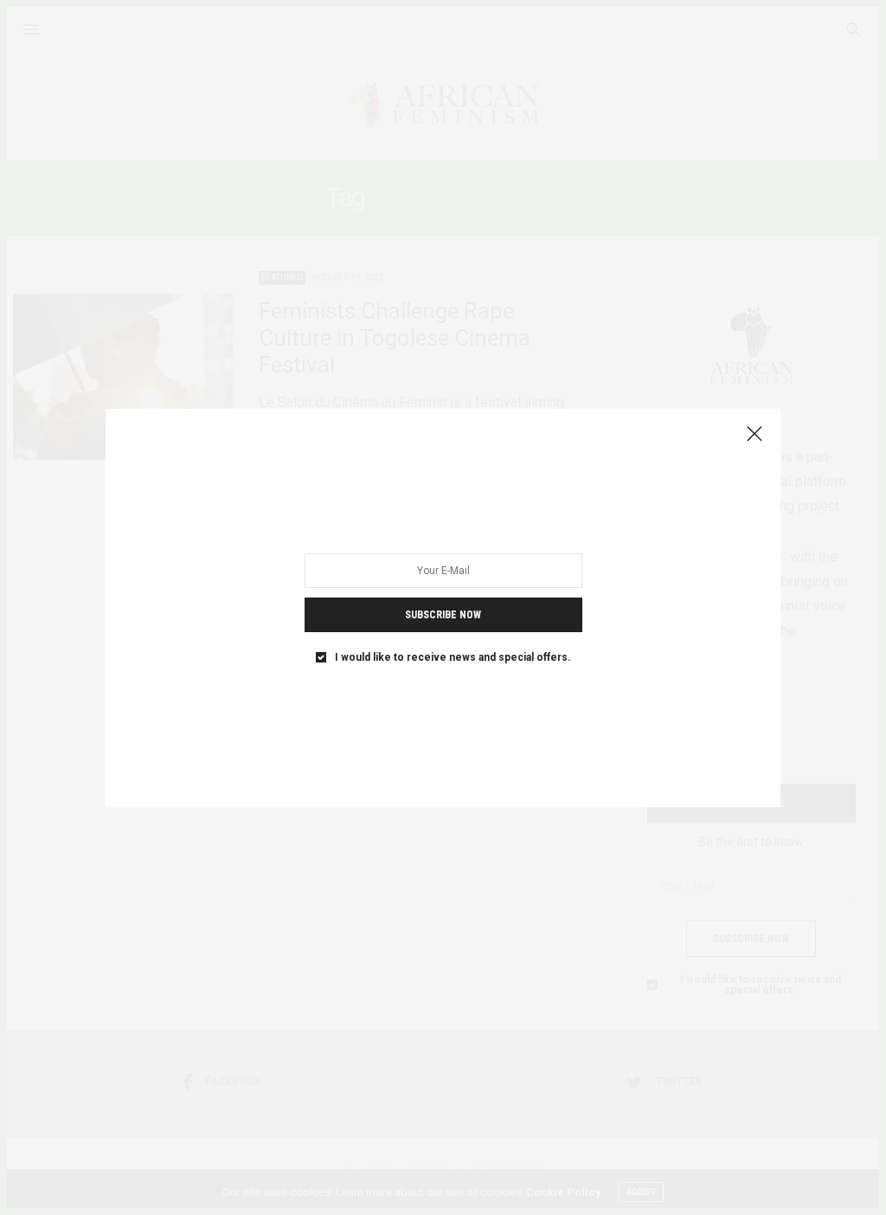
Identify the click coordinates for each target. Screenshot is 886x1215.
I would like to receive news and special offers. (453, 656)
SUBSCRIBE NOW (443, 614)
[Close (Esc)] (754, 434)
